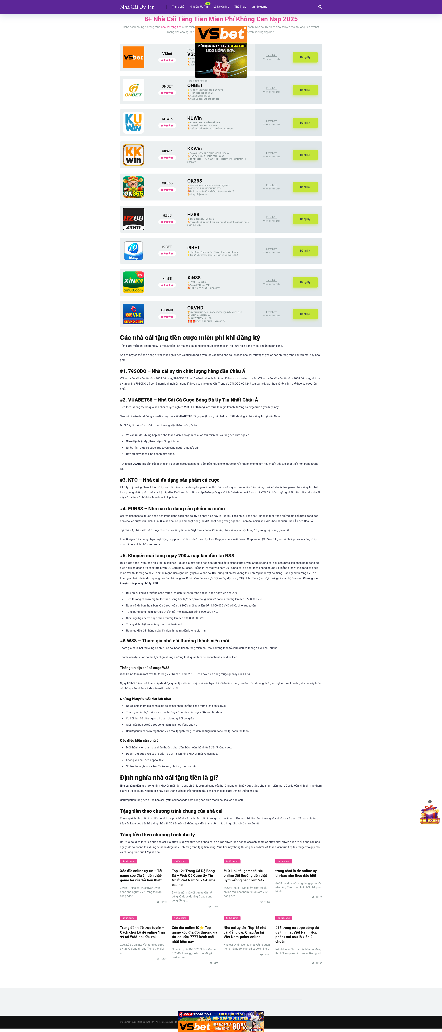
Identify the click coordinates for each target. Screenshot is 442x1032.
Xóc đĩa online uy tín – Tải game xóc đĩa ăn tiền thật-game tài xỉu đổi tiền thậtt (141, 875)
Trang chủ (178, 6)
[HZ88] (133, 229)
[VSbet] (133, 67)
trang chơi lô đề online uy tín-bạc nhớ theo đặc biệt (296, 873)
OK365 (167, 183)
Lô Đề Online (221, 6)
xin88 (167, 278)
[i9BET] (133, 260)
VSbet (167, 54)
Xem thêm (271, 55)
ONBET (167, 86)
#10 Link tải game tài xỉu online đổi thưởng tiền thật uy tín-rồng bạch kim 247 (245, 875)
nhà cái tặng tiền (171, 27)
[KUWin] (133, 132)
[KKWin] (133, 164)
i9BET (167, 247)
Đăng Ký (305, 57)
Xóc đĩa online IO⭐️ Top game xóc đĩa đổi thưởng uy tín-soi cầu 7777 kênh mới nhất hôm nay (194, 934)
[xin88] (133, 292)
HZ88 (167, 215)
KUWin (167, 119)
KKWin (167, 151)
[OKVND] (133, 323)
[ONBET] (133, 100)
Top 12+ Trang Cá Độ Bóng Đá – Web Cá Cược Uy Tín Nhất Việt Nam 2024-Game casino (193, 878)
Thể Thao (240, 6)
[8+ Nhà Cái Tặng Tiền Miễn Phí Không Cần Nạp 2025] (137, 5)
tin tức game (259, 6)
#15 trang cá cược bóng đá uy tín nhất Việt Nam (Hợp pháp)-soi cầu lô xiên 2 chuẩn (297, 934)
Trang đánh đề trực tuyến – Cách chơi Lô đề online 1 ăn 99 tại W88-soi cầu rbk (142, 932)
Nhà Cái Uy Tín (199, 6)
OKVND (167, 310)
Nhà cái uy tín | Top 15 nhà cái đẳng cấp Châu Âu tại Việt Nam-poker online (245, 932)
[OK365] (133, 197)
